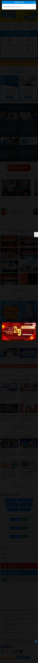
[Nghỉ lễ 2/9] (19, 331)
